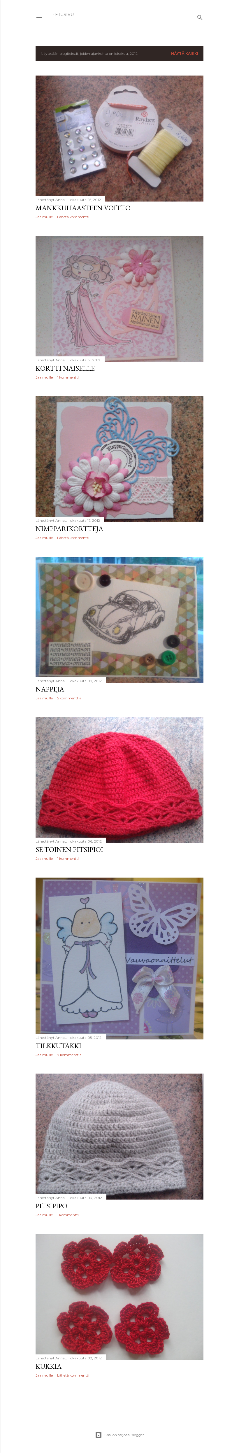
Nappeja (50, 689)
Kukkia (48, 1366)
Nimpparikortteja (69, 528)
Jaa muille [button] (44, 217)
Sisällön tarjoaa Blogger (124, 1435)
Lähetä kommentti (73, 217)
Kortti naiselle (65, 368)
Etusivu (64, 14)
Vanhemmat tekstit (180, 1399)
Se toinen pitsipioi (69, 849)
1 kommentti (68, 377)
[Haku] (199, 16)
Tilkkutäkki (58, 1045)
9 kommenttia (69, 1055)
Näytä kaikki (184, 53)
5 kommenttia (69, 698)
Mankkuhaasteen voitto (83, 207)
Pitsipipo (51, 1205)
